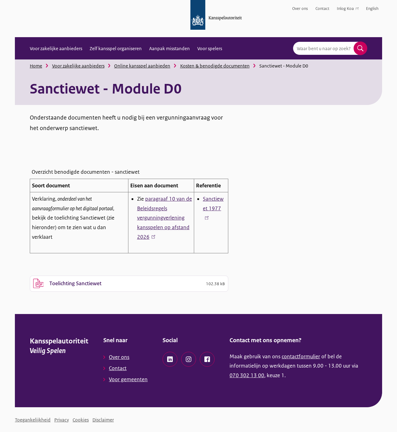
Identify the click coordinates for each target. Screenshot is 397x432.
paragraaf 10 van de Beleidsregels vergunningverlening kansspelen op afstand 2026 (164, 217)
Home (36, 66)
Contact (322, 8)
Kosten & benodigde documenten (215, 66)
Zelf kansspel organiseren (116, 48)
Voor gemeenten (128, 379)
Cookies (81, 420)
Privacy (61, 420)
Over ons (300, 8)
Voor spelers (209, 48)
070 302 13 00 (247, 375)
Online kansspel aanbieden (142, 66)
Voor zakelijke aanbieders (56, 48)
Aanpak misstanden (169, 48)
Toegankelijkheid (33, 420)
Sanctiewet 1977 (213, 208)
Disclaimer (103, 420)
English (372, 8)
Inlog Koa (345, 10)
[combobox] (330, 48)
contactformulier (301, 356)
